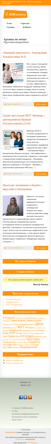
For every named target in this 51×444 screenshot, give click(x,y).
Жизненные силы (40, 328)
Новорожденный (37, 333)
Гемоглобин (17, 320)
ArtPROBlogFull (32, 443)
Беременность (32, 318)
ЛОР (12, 333)
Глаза (15, 324)
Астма (23, 318)
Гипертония (7, 324)
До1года (7, 327)
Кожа (6, 333)
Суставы (8, 347)
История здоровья (13, 299)
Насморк (26, 333)
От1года (26, 336)
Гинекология (33, 320)
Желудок (29, 327)
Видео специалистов (15, 104)
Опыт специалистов (14, 305)
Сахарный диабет (22, 342)
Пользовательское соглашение (24, 417)
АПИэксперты (10, 432)
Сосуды (35, 344)
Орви (11, 336)
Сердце (20, 345)
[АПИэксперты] (9, 15)
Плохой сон (7, 340)
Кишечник (34, 330)
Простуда (33, 339)
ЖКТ (20, 327)
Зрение (6, 330)
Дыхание (14, 328)
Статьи (15, 411)
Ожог (5, 336)
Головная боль (26, 324)
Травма (16, 347)
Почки (23, 340)
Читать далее (41, 104)
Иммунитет (16, 330)
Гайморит (6, 321)
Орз (17, 336)
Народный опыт (12, 302)
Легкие (19, 333)
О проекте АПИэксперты (22, 408)
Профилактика (9, 342)
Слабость (27, 345)
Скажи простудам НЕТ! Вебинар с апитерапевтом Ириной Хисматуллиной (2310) (24, 119)
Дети (39, 324)
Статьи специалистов (15, 248)
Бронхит (42, 318)
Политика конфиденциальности (25, 414)
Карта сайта (17, 420)
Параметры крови (39, 337)
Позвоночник (16, 339)
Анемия (18, 318)
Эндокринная (28, 347)
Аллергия (9, 317)
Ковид (41, 330)
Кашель (27, 330)
